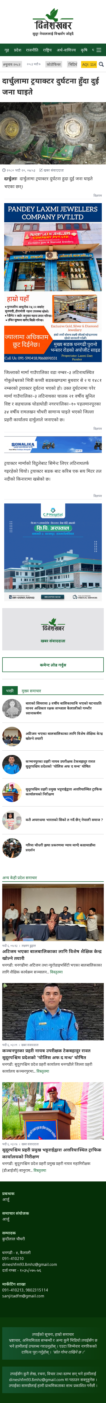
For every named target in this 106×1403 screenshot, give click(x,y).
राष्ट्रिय (47, 50)
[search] (101, 64)
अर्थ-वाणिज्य (66, 50)
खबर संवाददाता (53, 641)
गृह (7, 50)
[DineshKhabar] (53, 19)
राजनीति (32, 50)
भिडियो (73, 65)
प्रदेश (17, 50)
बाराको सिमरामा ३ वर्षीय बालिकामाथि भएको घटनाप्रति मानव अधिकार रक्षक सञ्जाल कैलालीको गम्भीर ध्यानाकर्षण (64, 708)
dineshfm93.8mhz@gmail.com (36, 1380)
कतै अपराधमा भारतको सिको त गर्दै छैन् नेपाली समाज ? (64, 820)
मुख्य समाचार (31, 691)
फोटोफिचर (54, 65)
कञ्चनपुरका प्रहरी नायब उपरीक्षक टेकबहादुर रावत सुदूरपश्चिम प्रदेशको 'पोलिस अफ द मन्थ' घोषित (60, 764)
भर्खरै (10, 691)
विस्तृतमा (56, 972)
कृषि (84, 50)
